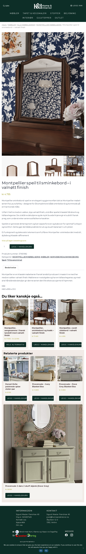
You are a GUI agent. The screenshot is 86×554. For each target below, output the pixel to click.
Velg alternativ (15, 345)
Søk (7, 6)
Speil (4, 260)
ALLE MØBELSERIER (26, 25)
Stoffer (55, 13)
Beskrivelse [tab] (10, 268)
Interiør (27, 18)
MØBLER (14, 13)
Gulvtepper (44, 18)
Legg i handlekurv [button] (44, 345)
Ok (41, 551)
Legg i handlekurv (21, 247)
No (46, 551)
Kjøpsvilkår (20, 522)
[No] (83, 548)
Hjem (4, 25)
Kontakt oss (21, 520)
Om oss (19, 525)
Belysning (70, 13)
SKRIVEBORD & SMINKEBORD (64, 257)
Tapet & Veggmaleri (35, 13)
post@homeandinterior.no (58, 517)
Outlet (59, 18)
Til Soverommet (14, 260)
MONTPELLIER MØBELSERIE (48, 25)
